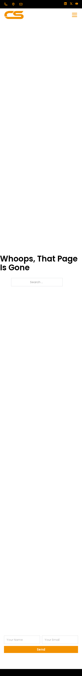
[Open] (74, 14)
